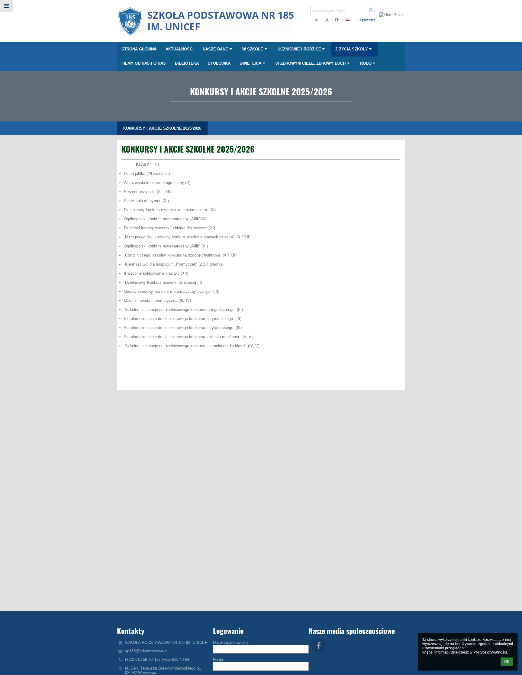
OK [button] (506, 662)
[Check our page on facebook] (318, 645)
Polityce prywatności (490, 652)
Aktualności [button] (180, 49)
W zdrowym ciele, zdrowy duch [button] (311, 63)
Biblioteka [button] (187, 63)
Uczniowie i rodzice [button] (299, 49)
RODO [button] (366, 63)
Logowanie (365, 20)
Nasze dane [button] (215, 49)
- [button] (329, 20)
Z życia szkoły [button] (351, 49)
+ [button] (319, 20)
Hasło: (218, 659)
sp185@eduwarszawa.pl (146, 651)
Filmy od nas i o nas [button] (143, 63)
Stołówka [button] (219, 63)
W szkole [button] (252, 49)
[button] (336, 20)
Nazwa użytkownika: (231, 642)
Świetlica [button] (250, 63)
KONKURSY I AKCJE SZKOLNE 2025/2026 (162, 128)
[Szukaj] (370, 10)
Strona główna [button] (138, 49)
